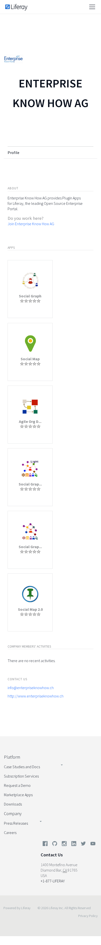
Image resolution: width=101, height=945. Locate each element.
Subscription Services (21, 776)
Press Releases (16, 823)
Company (13, 813)
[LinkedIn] (73, 844)
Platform (12, 757)
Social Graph (30, 295)
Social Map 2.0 (30, 609)
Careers (10, 832)
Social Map (30, 358)
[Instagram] (64, 844)
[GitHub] (54, 844)
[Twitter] (83, 844)
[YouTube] (91, 844)
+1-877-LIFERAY (53, 880)
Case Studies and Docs (22, 766)
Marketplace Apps (18, 794)
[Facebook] (45, 844)
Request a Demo (17, 785)
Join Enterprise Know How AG (31, 223)
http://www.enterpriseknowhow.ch (35, 696)
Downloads (13, 804)
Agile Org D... (30, 421)
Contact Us (52, 855)
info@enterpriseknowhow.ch (31, 687)
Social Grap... (30, 484)
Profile (13, 152)
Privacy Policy (88, 916)
